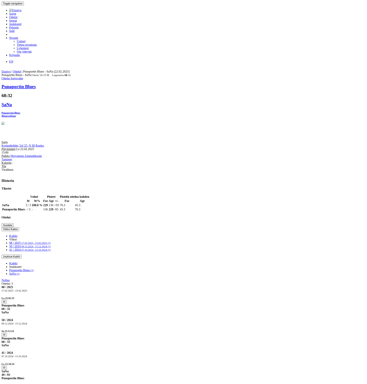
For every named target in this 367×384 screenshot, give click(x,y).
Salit (12, 31)
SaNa (14, 273)
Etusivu (6, 71)
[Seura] (183, 131)
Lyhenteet (23, 48)
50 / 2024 (30, 246)
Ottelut (13, 17)
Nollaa (6, 280)
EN (11, 61)
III (4, 301)
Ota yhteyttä (24, 51)
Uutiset (21, 41)
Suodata (7, 225)
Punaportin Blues (21, 270)
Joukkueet (15, 24)
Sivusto (13, 37)
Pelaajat (14, 27)
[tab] (183, 305)
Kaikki (13, 236)
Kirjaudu (14, 55)
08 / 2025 (30, 242)
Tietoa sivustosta (27, 44)
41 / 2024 (30, 249)
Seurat (13, 20)
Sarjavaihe (17, 78)
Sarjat (12, 13)
